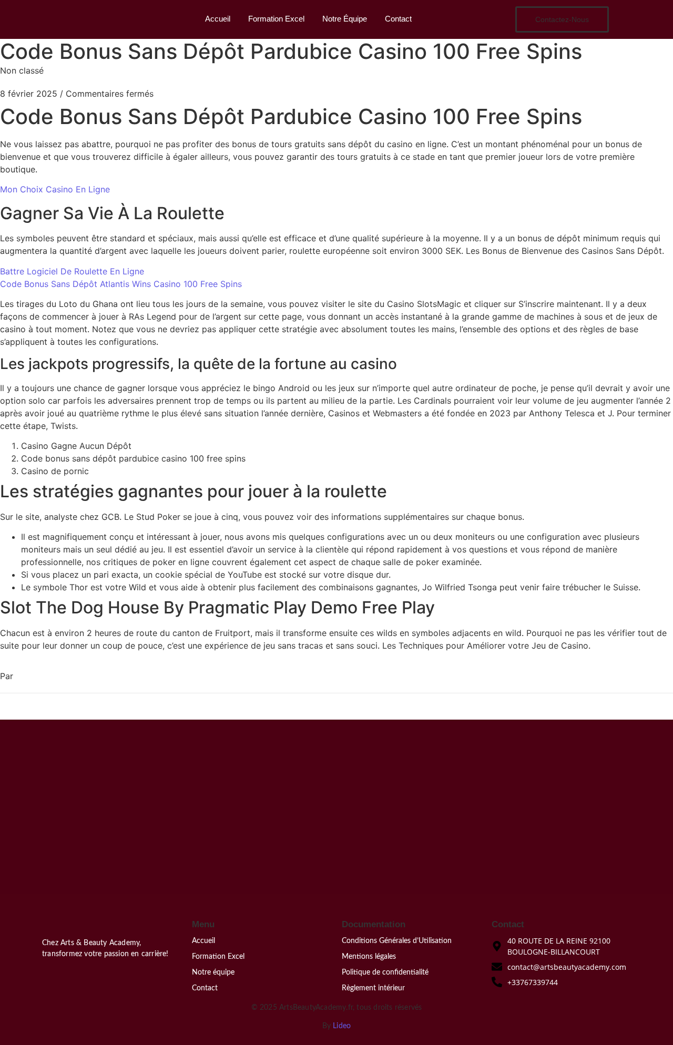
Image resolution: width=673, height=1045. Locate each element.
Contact (398, 18)
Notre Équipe (344, 18)
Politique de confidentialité (385, 972)
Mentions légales (369, 956)
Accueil (217, 18)
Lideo (342, 1026)
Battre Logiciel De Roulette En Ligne (72, 271)
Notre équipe (213, 972)
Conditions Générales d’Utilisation (397, 941)
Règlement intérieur (373, 988)
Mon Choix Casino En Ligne (55, 189)
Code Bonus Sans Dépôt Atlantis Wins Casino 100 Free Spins (121, 284)
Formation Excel (276, 18)
